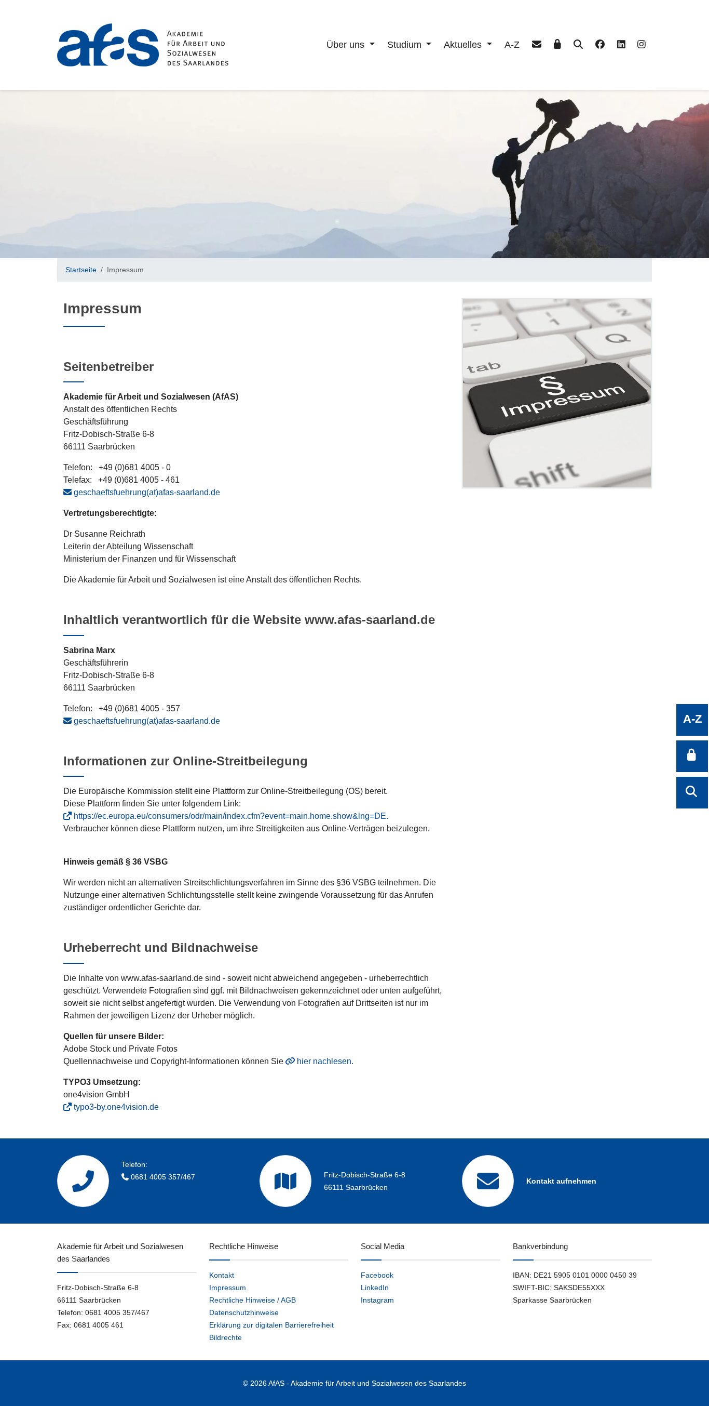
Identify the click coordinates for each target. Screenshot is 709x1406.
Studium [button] (405, 44)
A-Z (512, 44)
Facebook (377, 1275)
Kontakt (221, 1275)
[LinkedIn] (621, 45)
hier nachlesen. (325, 1061)
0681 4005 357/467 (163, 1177)
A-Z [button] (692, 718)
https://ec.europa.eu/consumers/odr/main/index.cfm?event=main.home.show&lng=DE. (231, 816)
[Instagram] (641, 45)
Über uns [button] (346, 44)
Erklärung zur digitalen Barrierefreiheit (271, 1325)
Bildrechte (225, 1337)
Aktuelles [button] (464, 44)
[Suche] (578, 45)
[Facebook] (600, 45)
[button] (692, 756)
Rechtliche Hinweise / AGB (252, 1300)
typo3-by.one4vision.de (116, 1107)
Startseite (81, 270)
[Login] (557, 45)
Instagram (377, 1300)
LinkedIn (375, 1287)
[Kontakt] (537, 45)
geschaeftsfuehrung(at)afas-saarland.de (147, 492)
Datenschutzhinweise (244, 1312)
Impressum (227, 1287)
